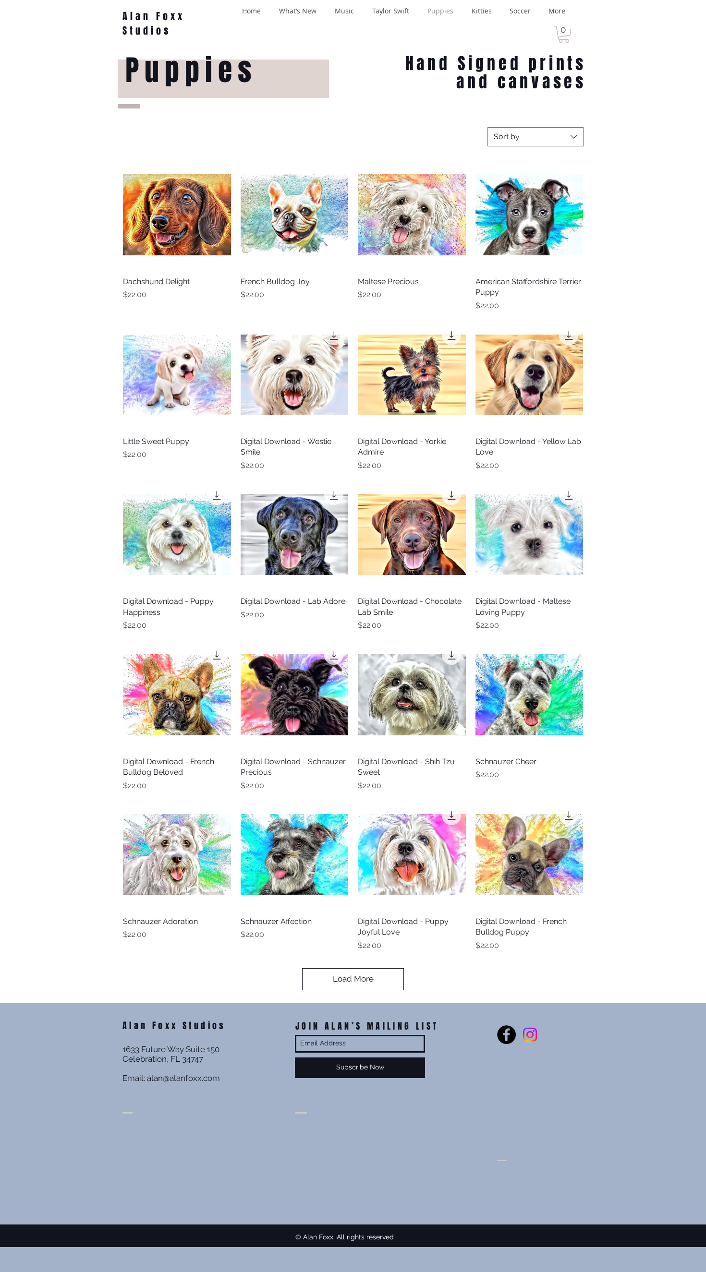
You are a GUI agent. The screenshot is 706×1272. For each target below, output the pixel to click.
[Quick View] (177, 215)
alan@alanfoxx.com (183, 1078)
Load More (353, 979)
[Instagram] (530, 1034)
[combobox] (535, 136)
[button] (564, 34)
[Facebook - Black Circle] (506, 1034)
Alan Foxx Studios (153, 23)
